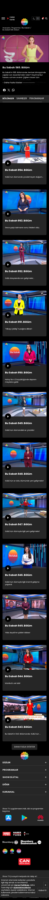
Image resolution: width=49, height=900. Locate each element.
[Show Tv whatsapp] (13, 90)
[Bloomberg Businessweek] (31, 842)
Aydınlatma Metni (22, 887)
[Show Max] (19, 851)
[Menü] (3, 18)
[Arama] (46, 18)
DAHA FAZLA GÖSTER (24, 746)
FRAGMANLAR (36, 98)
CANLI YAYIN (12, 18)
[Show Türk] (12, 851)
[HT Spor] (26, 834)
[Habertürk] (7, 834)
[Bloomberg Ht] (10, 842)
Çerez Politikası (21, 885)
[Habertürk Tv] (17, 834)
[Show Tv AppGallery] (40, 818)
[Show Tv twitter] (9, 90)
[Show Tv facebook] (4, 90)
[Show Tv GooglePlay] (24, 818)
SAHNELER (21, 98)
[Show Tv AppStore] (8, 818)
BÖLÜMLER (8, 98)
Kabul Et (43, 890)
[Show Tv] (24, 21)
